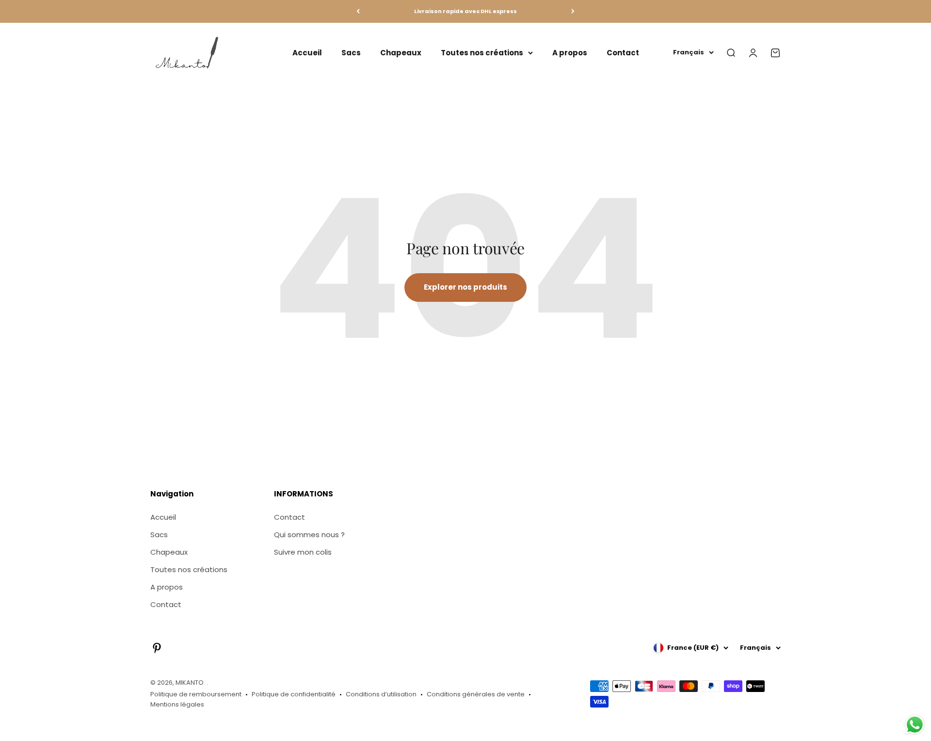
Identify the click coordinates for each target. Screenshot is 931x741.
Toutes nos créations (482, 52)
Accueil (307, 52)
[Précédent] (358, 11)
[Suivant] (573, 11)
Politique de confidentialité (294, 694)
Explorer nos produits (465, 287)
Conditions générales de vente (476, 694)
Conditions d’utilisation (381, 694)
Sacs (351, 52)
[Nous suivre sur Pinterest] (156, 648)
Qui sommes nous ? (309, 534)
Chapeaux (400, 52)
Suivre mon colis (303, 552)
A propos (569, 52)
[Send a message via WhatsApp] (914, 724)
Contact (623, 52)
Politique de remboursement (195, 694)
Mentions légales (177, 704)
